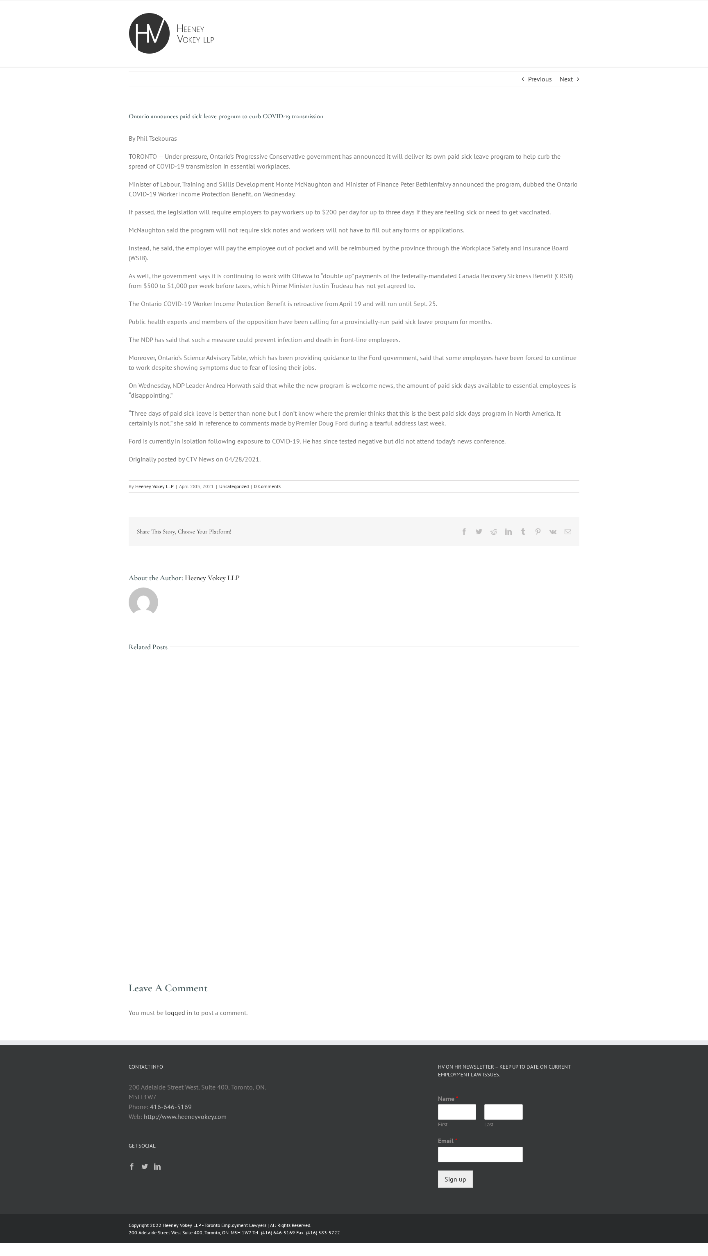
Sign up (455, 1179)
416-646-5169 (171, 1107)
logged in (178, 1012)
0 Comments (267, 486)
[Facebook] (132, 1166)
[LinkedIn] (157, 1166)
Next (566, 79)
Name (448, 1098)
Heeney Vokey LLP (154, 486)
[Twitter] (144, 1166)
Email (448, 1141)
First (442, 1124)
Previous (540, 79)
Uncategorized (234, 486)
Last (488, 1124)
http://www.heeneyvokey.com (185, 1116)
